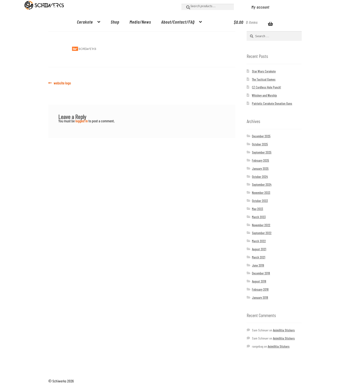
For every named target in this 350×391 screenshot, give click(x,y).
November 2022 (261, 225)
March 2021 (258, 257)
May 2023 (257, 209)
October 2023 (260, 201)
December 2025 (261, 136)
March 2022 (259, 241)
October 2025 (260, 144)
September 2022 (261, 233)
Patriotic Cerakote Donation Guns (272, 103)
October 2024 (260, 177)
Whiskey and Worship (264, 95)
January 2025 (260, 168)
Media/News (140, 22)
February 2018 (260, 289)
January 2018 (260, 297)
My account (260, 7)
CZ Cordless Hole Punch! (266, 87)
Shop (115, 22)
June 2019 (258, 265)
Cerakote (85, 22)
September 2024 (261, 184)
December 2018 (261, 273)
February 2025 (260, 160)
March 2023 (259, 217)
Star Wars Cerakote (264, 71)
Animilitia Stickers (284, 330)
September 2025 (261, 152)
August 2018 (259, 281)
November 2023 (261, 192)
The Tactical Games (263, 79)
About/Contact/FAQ (178, 22)
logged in (81, 120)
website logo (62, 83)
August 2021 (259, 249)
